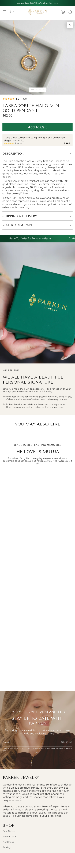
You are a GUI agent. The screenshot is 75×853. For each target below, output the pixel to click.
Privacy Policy (50, 748)
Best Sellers (9, 831)
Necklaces (8, 842)
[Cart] (70, 12)
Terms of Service (65, 748)
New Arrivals (9, 836)
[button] (37, 127)
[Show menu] (4, 12)
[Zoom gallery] (70, 25)
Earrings (7, 847)
